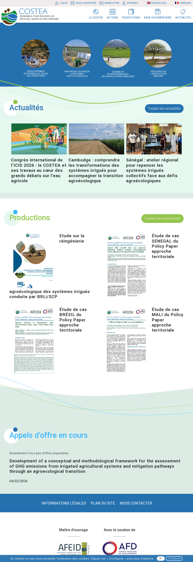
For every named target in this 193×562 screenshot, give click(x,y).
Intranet (132, 3)
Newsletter (112, 3)
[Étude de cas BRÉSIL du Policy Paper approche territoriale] (34, 341)
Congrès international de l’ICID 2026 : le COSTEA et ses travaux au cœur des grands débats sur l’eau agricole (39, 170)
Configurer (174, 558)
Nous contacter (86, 3)
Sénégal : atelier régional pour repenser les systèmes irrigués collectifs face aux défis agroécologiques (152, 170)
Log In (63, 3)
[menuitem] (62, 3)
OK (160, 558)
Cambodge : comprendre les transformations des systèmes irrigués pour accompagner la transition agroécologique (96, 170)
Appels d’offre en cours (48, 435)
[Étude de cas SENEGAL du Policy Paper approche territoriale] (127, 265)
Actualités (26, 107)
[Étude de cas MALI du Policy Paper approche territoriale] (127, 340)
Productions (29, 217)
